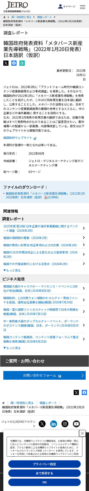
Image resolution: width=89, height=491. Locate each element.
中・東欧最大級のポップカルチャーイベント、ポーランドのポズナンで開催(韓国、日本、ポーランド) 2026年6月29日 (41, 325)
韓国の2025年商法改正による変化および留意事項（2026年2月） (40, 254)
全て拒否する (44, 473)
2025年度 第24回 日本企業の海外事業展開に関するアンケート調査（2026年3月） (40, 228)
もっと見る (13, 270)
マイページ (69, 6)
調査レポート (44, 17)
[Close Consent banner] (82, 433)
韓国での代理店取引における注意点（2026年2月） (36, 264)
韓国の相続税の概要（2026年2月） (26, 238)
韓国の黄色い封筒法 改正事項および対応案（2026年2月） (41, 245)
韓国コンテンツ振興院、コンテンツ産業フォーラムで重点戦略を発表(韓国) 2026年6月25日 (41, 339)
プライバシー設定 (44, 464)
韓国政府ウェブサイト (17, 138)
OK (44, 482)
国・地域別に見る (21, 17)
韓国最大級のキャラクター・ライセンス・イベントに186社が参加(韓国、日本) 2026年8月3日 (40, 288)
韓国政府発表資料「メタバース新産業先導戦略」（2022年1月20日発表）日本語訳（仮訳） (45, 195)
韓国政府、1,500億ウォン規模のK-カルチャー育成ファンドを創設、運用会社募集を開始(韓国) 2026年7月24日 (40, 300)
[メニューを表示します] (82, 7)
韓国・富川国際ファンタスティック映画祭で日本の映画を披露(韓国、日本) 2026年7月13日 (40, 311)
